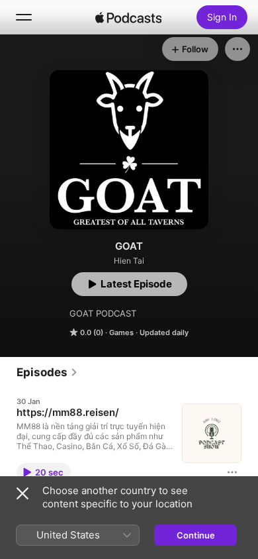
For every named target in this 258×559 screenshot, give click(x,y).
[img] (128, 17)
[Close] (22, 493)
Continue (196, 535)
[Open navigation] (23, 17)
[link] (47, 372)
